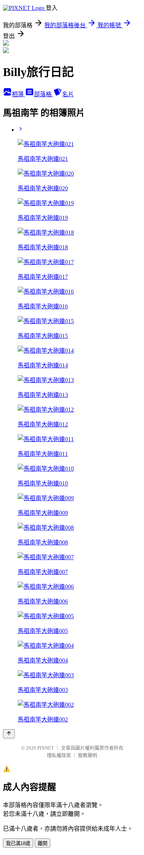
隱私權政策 (59, 755)
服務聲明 (87, 755)
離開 (42, 843)
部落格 (43, 94)
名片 (68, 94)
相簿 (18, 94)
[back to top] (9, 733)
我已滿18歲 (18, 843)
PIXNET (45, 748)
